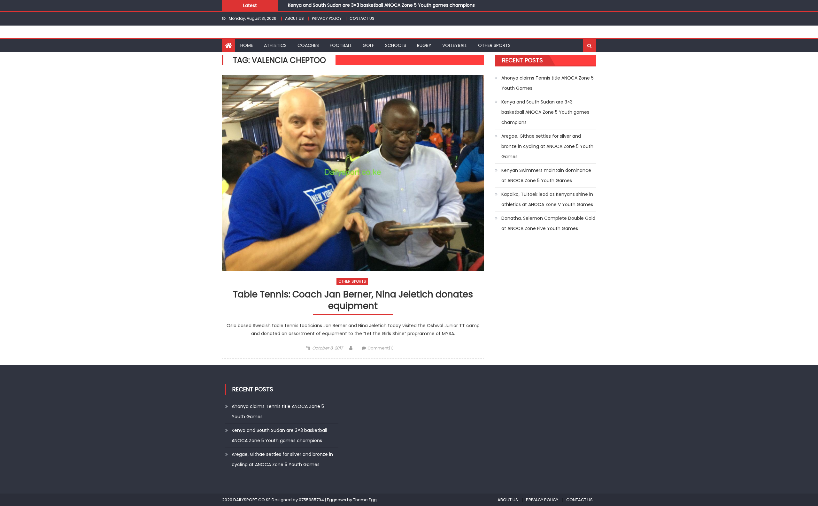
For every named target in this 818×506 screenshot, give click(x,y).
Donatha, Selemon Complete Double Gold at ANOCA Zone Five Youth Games (548, 223)
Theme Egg (365, 500)
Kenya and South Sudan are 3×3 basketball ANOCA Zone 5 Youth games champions (381, 3)
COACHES (308, 45)
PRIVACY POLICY (327, 18)
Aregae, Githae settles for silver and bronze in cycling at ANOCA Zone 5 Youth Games (547, 146)
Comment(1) (380, 348)
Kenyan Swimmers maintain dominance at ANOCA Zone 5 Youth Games (546, 175)
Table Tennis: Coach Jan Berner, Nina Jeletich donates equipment (353, 300)
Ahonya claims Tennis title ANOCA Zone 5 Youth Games (547, 83)
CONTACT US (362, 18)
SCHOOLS (395, 45)
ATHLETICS (275, 45)
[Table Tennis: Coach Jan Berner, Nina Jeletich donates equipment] (353, 173)
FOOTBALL (341, 45)
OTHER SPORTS (494, 45)
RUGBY (424, 45)
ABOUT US (294, 18)
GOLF (368, 45)
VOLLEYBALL (454, 45)
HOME (246, 45)
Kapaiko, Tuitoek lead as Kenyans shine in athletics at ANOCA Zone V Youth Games (547, 199)
